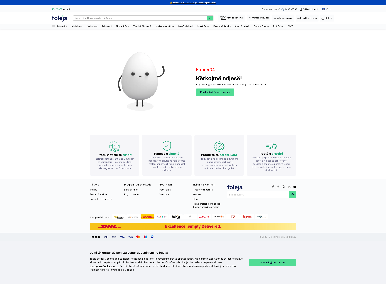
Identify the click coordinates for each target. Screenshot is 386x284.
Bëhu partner (131, 189)
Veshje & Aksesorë (142, 26)
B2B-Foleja (278, 26)
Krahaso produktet (260, 18)
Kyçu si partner (131, 194)
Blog (195, 199)
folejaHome (76, 26)
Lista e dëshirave (284, 18)
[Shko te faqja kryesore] (59, 18)
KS (327, 9)
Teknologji (106, 26)
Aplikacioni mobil (310, 9)
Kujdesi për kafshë (222, 26)
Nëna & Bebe (203, 26)
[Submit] (292, 194)
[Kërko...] (210, 18)
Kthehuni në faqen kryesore (215, 92)
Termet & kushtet (99, 194)
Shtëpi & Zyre (122, 26)
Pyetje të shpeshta (203, 189)
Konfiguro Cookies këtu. (104, 266)
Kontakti (197, 194)
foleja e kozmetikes (164, 26)
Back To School (185, 26)
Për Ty (291, 26)
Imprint (93, 189)
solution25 (291, 237)
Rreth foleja (165, 189)
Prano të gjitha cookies (272, 262)
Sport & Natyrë (242, 26)
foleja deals (92, 26)
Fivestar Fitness (261, 26)
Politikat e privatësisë (101, 199)
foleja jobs (164, 194)
